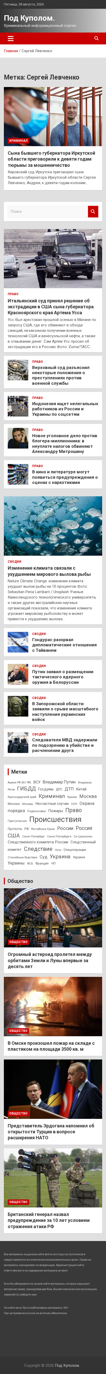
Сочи (58, 850)
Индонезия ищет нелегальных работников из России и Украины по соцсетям (65, 409)
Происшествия (55, 819)
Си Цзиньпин (83, 836)
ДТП (69, 788)
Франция (42, 863)
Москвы (27, 804)
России (65, 828)
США (14, 835)
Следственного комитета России (38, 842)
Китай (81, 789)
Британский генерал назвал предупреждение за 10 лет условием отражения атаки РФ (49, 1220)
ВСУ (36, 782)
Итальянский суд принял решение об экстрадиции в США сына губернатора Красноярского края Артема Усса (51, 307)
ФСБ (30, 863)
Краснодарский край (22, 797)
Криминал (18, 141)
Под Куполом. (29, 17)
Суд (43, 856)
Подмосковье (36, 811)
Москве (14, 804)
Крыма (72, 797)
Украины (16, 863)
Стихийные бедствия (22, 857)
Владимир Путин (59, 781)
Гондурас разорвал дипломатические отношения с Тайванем (64, 645)
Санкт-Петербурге (59, 836)
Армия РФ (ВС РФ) (19, 782)
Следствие (38, 849)
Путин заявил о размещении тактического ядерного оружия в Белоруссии (62, 677)
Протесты (15, 829)
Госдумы (46, 789)
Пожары (55, 810)
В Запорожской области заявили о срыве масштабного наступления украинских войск (65, 711)
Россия (84, 828)
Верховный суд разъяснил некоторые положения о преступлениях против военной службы (61, 375)
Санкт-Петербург (33, 836)
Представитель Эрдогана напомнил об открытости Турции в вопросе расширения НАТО (51, 1132)
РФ (26, 829)
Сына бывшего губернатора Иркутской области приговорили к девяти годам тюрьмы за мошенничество (51, 159)
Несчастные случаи (52, 804)
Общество (20, 881)
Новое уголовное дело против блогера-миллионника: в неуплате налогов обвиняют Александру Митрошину (64, 443)
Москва (88, 796)
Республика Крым (43, 829)
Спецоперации (75, 850)
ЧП (53, 863)
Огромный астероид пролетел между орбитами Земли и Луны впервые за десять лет (50, 960)
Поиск (93, 211)
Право (13, 294)
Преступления (17, 821)
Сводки (14, 561)
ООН (74, 804)
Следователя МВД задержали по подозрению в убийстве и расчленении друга (64, 745)
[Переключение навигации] (10, 38)
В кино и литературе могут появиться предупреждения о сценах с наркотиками (65, 477)
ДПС (59, 789)
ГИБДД (26, 789)
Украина (60, 856)
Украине (79, 857)
